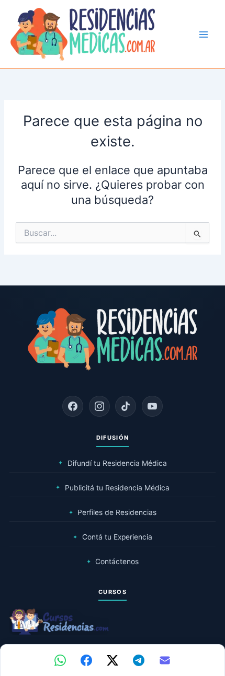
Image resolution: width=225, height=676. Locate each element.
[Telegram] (138, 660)
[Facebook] (72, 406)
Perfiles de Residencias (113, 512)
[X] (112, 660)
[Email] (164, 660)
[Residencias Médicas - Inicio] (82, 34)
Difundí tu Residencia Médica (112, 463)
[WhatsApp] (60, 660)
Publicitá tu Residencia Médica (112, 488)
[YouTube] (152, 406)
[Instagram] (99, 406)
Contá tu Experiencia (112, 537)
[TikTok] (125, 406)
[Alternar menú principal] (204, 34)
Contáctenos (112, 561)
